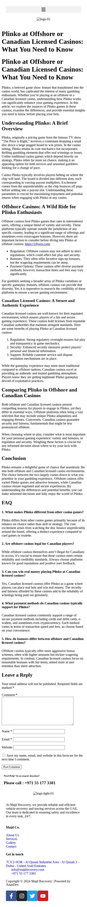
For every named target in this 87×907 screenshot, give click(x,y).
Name (7, 731)
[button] (43, 9)
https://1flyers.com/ (37, 244)
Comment (9, 695)
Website (7, 747)
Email (7, 739)
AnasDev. (12, 884)
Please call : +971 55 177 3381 (30, 783)
